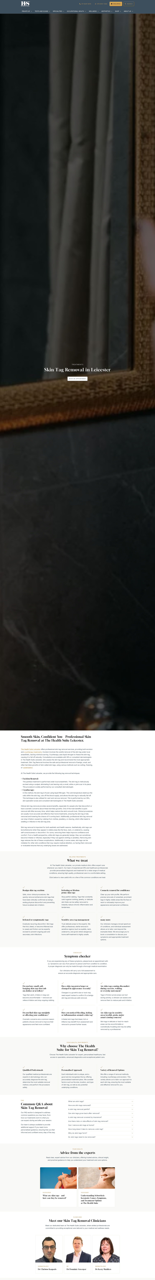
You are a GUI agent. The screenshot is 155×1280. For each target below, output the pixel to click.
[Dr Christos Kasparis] (48, 1248)
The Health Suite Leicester (30, 749)
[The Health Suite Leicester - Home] (25, 3)
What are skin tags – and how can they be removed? (54, 1196)
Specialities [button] (57, 11)
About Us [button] (127, 11)
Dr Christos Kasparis (47, 1269)
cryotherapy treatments (33, 752)
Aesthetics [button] (105, 11)
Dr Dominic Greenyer (76, 1269)
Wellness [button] (93, 11)
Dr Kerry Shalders (103, 1269)
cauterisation (28, 768)
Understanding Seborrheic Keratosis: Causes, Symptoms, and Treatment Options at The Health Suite (93, 1199)
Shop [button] (117, 11)
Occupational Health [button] (75, 11)
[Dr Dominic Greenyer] (77, 1248)
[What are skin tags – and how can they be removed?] (58, 1178)
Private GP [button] (26, 11)
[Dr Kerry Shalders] (106, 1248)
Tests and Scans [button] (41, 11)
